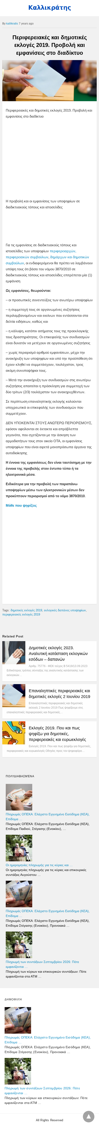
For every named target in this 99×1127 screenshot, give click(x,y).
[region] (49, 160)
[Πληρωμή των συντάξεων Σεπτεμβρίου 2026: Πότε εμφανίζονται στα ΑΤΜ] (19, 957)
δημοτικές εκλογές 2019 (26, 610)
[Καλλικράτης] (49, 9)
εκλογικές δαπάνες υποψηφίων (65, 610)
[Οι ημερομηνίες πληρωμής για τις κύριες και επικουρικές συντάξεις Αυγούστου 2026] (19, 860)
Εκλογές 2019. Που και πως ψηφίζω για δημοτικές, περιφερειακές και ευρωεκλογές (57, 734)
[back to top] (88, 1116)
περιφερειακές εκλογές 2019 (21, 614)
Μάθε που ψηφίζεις (21, 505)
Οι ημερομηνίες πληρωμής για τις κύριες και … (39, 865)
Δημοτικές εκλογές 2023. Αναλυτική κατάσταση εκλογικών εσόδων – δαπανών (58, 654)
